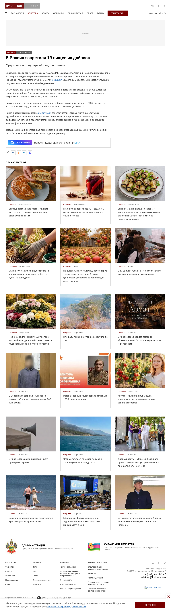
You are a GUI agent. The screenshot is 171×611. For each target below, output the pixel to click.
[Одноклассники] (19, 152)
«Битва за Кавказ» (68, 567)
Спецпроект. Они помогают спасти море (98, 568)
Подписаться (23, 143)
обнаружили (44, 113)
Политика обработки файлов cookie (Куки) (97, 590)
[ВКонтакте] (13, 152)
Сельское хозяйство (41, 580)
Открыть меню (6, 13)
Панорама (64, 562)
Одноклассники (158, 6)
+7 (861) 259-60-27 (154, 574)
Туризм (100, 13)
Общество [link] (12, 205)
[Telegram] (24, 152)
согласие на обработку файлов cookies (66, 606)
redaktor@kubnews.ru (153, 577)
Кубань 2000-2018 (68, 584)
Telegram (164, 6)
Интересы (37, 584)
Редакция (92, 573)
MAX (77, 142)
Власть (45, 13)
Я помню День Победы (98, 562)
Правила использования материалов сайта (98, 583)
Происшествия (75, 13)
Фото (35, 567)
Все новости (17, 13)
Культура (37, 562)
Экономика (58, 13)
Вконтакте (152, 6)
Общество (33, 13)
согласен (150, 605)
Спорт (90, 13)
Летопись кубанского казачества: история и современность (70, 573)
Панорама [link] (67, 205)
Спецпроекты (118, 13)
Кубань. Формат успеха (70, 589)
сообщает (57, 80)
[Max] (30, 152)
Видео (35, 571)
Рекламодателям (95, 578)
